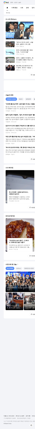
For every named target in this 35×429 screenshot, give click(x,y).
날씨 (19, 2)
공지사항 (28, 416)
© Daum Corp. (8, 423)
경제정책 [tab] (28, 99)
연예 (11, 2)
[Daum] (5, 2)
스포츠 (16, 2)
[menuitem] (7, 7)
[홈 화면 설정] (31, 425)
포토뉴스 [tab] (18, 268)
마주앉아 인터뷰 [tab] (11, 99)
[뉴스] (7, 2)
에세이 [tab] (21, 99)
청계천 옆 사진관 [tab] (29, 268)
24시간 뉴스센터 (20, 416)
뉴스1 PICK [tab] (10, 268)
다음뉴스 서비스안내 (9, 416)
